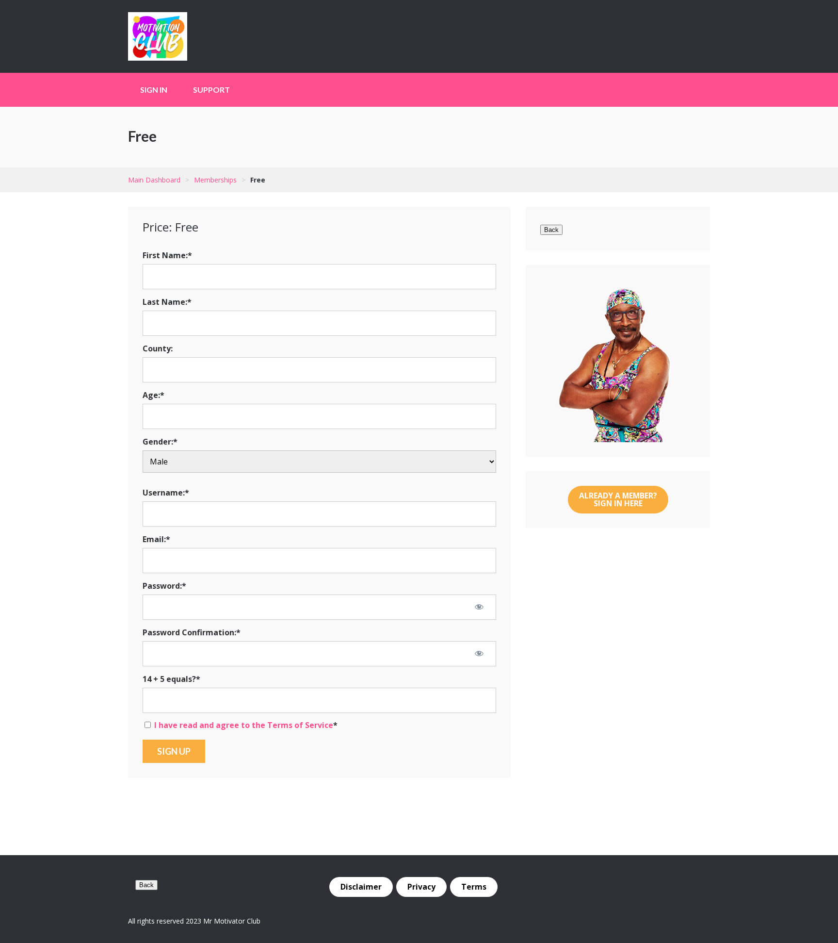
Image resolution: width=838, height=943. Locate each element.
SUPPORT (211, 89)
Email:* (156, 539)
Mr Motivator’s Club (188, 36)
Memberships (215, 179)
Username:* (166, 492)
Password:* (164, 585)
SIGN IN (153, 89)
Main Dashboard (154, 179)
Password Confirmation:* (192, 632)
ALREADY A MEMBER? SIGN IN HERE (618, 499)
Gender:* (160, 441)
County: (158, 348)
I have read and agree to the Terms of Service (243, 725)
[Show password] (479, 607)
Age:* (153, 395)
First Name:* (167, 255)
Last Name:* (167, 302)
